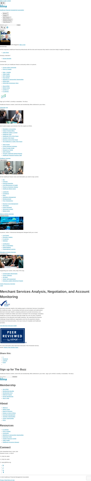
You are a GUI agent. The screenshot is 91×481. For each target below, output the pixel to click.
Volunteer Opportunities (9, 416)
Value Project (6, 144)
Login (1, 285)
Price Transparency (8, 200)
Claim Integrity (6, 151)
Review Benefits (7, 58)
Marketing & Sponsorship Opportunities (13, 79)
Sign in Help (6, 398)
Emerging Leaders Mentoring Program (13, 281)
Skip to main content (5, 1)
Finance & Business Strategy (10, 187)
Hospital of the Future (8, 138)
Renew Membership (8, 396)
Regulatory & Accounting (9, 129)
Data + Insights (7, 72)
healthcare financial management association (12, 10)
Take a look (22, 44)
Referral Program (7, 394)
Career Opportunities (8, 418)
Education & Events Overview (8, 252)
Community (6, 433)
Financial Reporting (8, 183)
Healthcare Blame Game (9, 188)
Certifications (6, 243)
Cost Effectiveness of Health (10, 185)
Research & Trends (8, 150)
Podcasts (5, 181)
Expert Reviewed (7, 207)
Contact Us (6, 89)
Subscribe (15, 376)
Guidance (5, 15)
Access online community (9, 67)
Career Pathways (7, 275)
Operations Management (9, 197)
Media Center (6, 88)
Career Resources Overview (7, 284)
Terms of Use (11, 480)
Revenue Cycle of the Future (10, 139)
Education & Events (7, 19)
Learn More (6, 52)
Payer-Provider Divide (8, 148)
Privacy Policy (3, 480)
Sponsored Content (8, 209)
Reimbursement (7, 199)
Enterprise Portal (7, 437)
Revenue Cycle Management (10, 203)
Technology (6, 205)
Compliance (6, 193)
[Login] (7, 28)
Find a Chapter (7, 431)
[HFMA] (3, 7)
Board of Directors (7, 411)
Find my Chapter (7, 69)
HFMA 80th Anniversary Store (10, 83)
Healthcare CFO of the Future (10, 136)
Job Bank (5, 277)
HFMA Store (6, 81)
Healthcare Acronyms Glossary (11, 442)
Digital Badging (7, 247)
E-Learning (6, 91)
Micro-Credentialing (8, 245)
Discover (5, 13)
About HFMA (6, 86)
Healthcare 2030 (7, 134)
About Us (5, 407)
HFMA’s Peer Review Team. (11, 347)
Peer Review (6, 77)
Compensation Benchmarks (10, 273)
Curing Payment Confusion (10, 146)
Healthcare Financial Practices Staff (12, 155)
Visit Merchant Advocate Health (8, 325)
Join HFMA (6, 389)
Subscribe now (4, 107)
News (4, 195)
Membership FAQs (8, 393)
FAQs (4, 420)
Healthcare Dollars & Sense (10, 132)
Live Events (6, 235)
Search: (2, 25)
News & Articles (6, 17)
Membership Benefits (8, 391)
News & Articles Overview (7, 214)
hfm (4, 179)
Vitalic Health (6, 74)
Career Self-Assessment (9, 279)
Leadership (6, 191)
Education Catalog (7, 237)
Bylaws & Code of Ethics (9, 413)
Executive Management (9, 415)
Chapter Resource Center (9, 438)
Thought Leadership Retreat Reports (12, 153)
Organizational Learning (9, 249)
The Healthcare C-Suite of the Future (12, 141)
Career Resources (6, 22)
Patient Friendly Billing (9, 130)
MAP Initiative (6, 76)
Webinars (5, 240)
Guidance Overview (5, 158)
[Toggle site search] (3, 27)
